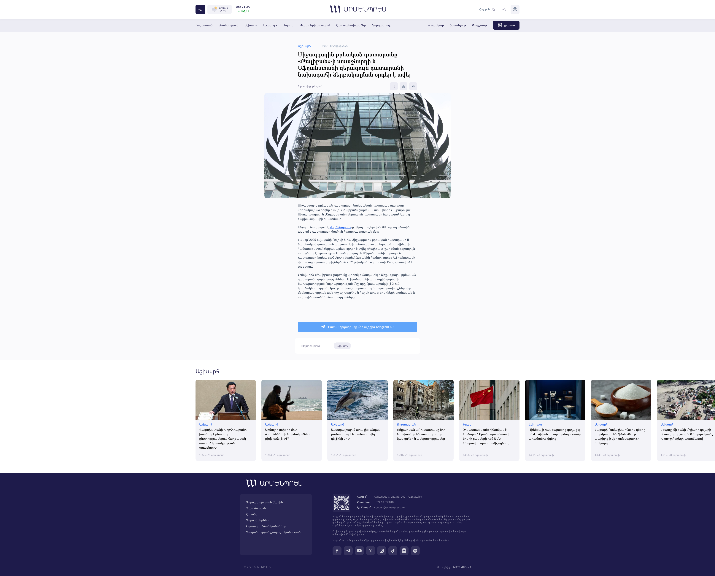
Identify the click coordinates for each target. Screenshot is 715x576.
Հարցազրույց (382, 25)
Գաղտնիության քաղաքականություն (273, 532)
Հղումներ (252, 514)
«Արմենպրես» (340, 227)
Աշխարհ (250, 25)
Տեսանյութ (458, 25)
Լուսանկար (435, 25)
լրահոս (509, 25)
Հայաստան (204, 25)
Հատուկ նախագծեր (351, 25)
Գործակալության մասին (264, 502)
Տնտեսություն (229, 25)
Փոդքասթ (479, 25)
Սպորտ (288, 25)
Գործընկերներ (257, 520)
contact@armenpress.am (390, 507)
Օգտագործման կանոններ (266, 526)
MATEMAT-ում (462, 567)
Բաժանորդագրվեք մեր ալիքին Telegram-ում (361, 327)
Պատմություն (256, 508)
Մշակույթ (270, 25)
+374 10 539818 (384, 502)
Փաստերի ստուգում (315, 25)
